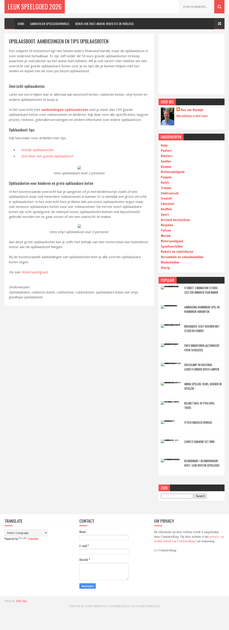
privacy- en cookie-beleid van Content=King (189, 538)
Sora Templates (96, 606)
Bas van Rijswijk (192, 109)
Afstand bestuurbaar (175, 219)
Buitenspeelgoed (172, 171)
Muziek (165, 235)
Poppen (166, 177)
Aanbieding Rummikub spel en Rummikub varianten (202, 309)
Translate (33, 538)
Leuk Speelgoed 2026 (34, 6)
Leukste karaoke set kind (199, 441)
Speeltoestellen (172, 246)
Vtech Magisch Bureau (198, 422)
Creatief (166, 198)
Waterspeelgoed (35, 272)
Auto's (165, 182)
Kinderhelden (170, 262)
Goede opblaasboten (37, 149)
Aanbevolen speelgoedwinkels (50, 23)
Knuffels (166, 208)
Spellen (166, 161)
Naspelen (167, 224)
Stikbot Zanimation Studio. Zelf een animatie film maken (201, 290)
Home (21, 23)
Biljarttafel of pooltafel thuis (199, 405)
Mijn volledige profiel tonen (192, 115)
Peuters (166, 150)
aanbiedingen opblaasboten (64, 109)
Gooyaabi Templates (145, 606)
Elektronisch (169, 193)
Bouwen (166, 166)
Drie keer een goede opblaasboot (47, 156)
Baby (164, 145)
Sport (165, 214)
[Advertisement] (191, 64)
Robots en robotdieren (177, 251)
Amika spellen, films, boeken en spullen (203, 386)
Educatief (167, 203)
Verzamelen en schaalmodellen (182, 256)
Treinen (166, 187)
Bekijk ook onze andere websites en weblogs (104, 23)
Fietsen (166, 230)
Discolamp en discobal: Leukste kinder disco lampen (201, 366)
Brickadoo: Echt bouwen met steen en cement (202, 328)
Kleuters (167, 155)
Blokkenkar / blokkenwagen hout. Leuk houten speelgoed (201, 463)
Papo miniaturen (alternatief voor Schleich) (201, 347)
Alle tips (21, 601)
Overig (165, 267)
